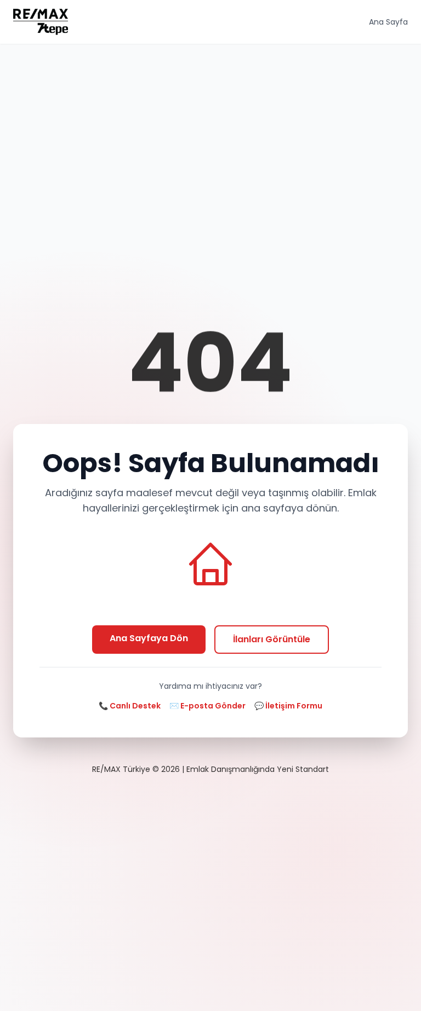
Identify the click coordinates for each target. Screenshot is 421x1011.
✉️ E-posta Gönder (207, 705)
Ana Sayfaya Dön (149, 638)
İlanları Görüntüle (271, 639)
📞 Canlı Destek (130, 705)
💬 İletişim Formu (288, 705)
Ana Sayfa (388, 21)
